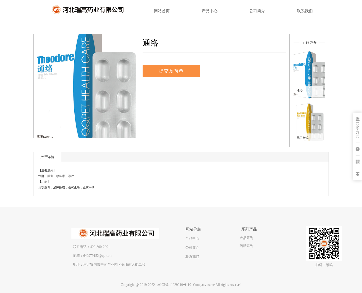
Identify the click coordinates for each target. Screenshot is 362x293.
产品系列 (246, 238)
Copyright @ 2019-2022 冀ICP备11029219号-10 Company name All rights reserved (181, 285)
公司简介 (257, 11)
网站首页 (162, 11)
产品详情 (47, 157)
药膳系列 (246, 246)
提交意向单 (171, 71)
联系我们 (305, 11)
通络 (300, 90)
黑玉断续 (303, 138)
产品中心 (209, 11)
